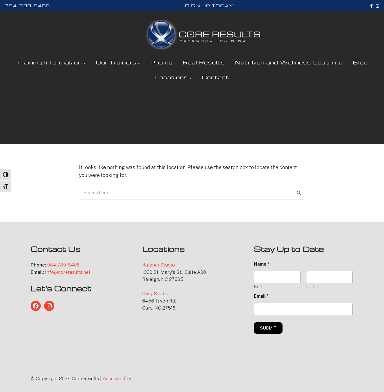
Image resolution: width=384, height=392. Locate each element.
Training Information (49, 62)
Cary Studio (155, 293)
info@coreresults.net (68, 272)
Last (310, 287)
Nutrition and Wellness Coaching (289, 62)
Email (261, 296)
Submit (268, 328)
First (258, 287)
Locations (171, 77)
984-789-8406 (27, 5)
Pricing (161, 62)
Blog (360, 62)
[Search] (298, 193)
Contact (215, 77)
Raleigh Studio (158, 265)
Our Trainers (116, 62)
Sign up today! (210, 5)
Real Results (204, 62)
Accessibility (117, 378)
